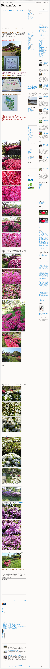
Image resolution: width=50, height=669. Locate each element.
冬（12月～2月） (45, 290)
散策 (40, 281)
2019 (2, 613)
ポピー (29, 117)
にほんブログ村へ (41, 203)
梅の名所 (45, 292)
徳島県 (40, 292)
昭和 (41, 284)
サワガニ (45, 265)
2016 (2, 633)
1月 (3, 632)
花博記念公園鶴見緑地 (42, 15)
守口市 (40, 187)
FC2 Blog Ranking (41, 248)
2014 (2, 635)
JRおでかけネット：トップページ (43, 254)
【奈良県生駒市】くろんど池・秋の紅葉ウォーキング (45, 109)
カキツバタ (29, 108)
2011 (2, 638)
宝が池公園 (40, 46)
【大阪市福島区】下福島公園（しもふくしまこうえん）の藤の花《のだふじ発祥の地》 (14, 626)
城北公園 (40, 43)
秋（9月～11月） (41, 283)
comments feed (45, 2)
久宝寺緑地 (40, 25)
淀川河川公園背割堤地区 (42, 50)
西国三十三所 (45, 286)
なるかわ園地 (40, 268)
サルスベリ (42, 265)
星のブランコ (40, 286)
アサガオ (29, 127)
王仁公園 (40, 34)
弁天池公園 (40, 48)
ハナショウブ (46, 269)
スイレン (46, 266)
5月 (3, 621)
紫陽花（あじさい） (31, 139)
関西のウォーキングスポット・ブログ (12, 5)
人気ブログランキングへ (42, 202)
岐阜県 (47, 275)
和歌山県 (41, 300)
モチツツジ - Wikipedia (19, 502)
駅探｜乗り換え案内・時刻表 (43, 255)
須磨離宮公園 (41, 57)
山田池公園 (12, 596)
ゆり (28, 126)
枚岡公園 (47, 295)
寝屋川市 (40, 188)
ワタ (39, 272)
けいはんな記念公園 (42, 29)
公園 (10, 596)
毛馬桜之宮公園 (41, 33)
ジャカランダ (30, 132)
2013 (2, 636)
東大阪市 (40, 189)
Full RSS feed (38, 2)
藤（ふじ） (47, 291)
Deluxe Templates (38, 666)
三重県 (29, 46)
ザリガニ (40, 265)
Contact (11, 2)
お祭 (47, 261)
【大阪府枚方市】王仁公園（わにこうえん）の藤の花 (10, 627)
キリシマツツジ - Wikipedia (6, 436)
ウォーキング (6, 596)
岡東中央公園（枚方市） (42, 47)
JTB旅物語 (40, 231)
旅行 (40, 299)
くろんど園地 (41, 37)
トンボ (47, 267)
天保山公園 (40, 45)
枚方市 (22, 596)
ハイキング (45, 268)
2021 (2, 612)
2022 (2, 611)
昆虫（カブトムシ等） (31, 49)
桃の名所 (45, 291)
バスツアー (41, 269)
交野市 (40, 183)
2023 (2, 610)
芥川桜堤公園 (41, 53)
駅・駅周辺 (45, 272)
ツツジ (9, 596)
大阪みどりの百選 (43, 287)
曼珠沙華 (43, 300)
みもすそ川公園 (41, 39)
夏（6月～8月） (43, 274)
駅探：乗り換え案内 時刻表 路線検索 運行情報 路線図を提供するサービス (43, 243)
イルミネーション (30, 35)
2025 (2, 608)
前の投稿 (25, 600)
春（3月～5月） (17, 596)
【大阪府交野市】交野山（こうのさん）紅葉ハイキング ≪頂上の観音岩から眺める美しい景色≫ (45, 98)
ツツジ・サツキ (45, 267)
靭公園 (40, 56)
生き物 (43, 286)
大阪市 (40, 186)
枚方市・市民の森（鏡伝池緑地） (43, 31)
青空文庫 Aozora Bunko (42, 241)
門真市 (40, 191)
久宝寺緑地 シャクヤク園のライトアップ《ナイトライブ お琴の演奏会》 (12, 622)
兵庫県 (39, 295)
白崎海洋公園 (41, 51)
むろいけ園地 (41, 30)
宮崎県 (43, 276)
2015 (2, 634)
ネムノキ (43, 268)
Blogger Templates (31, 666)
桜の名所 (42, 280)
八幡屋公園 (40, 41)
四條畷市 (40, 184)
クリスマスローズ (30, 110)
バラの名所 (29, 116)
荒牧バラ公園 (41, 55)
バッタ (44, 269)
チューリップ (30, 114)
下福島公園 (40, 40)
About (7, 2)
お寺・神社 (29, 16)
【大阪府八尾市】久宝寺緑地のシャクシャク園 (9, 623)
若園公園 (40, 54)
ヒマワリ (29, 136)
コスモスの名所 (44, 264)
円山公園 (40, 42)
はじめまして (30, 44)
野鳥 (28, 41)
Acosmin (47, 666)
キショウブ (29, 109)
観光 (46, 275)
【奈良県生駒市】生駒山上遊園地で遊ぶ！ (13, 650)
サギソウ (47, 264)
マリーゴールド (30, 137)
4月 (3, 629)
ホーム (14, 600)
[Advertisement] (10, 20)
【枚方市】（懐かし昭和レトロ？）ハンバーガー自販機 (15, 655)
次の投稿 (3, 600)
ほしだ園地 (40, 24)
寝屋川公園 (45, 284)
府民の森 (44, 293)
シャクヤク (43, 266)
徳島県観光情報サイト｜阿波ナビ (43, 247)
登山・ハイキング (30, 23)
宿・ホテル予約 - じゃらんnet (43, 232)
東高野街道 (40, 291)
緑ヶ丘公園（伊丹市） (42, 52)
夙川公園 (40, 44)
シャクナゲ (40, 266)
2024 (2, 609)
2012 (2, 637)
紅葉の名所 (46, 278)
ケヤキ (39, 264)
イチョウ (29, 31)
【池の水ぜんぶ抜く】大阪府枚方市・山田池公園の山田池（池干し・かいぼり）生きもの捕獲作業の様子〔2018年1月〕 (32, 87)
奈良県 (42, 292)
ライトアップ (30, 36)
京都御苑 (45, 276)
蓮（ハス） (29, 140)
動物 (39, 292)
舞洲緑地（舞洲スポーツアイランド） (43, 294)
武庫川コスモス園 (41, 49)
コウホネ (41, 264)
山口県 (29, 39)
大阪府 (20, 596)
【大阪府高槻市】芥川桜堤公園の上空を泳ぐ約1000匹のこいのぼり (12, 624)
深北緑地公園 (42, 285)
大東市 (40, 185)
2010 (2, 639)
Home (3, 2)
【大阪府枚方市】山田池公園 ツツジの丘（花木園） (13, 10)
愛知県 (41, 272)
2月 (3, 631)
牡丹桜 (47, 273)
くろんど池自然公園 (42, 38)
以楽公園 (43, 272)
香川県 (29, 42)
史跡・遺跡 (43, 281)
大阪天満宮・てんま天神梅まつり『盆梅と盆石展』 (45, 145)
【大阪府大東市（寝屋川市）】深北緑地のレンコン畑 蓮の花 (45, 121)
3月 (3, 630)
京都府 (47, 276)
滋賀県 (44, 282)
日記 (43, 292)
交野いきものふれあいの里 (42, 26)
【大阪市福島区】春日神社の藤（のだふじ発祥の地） (10, 628)
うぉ (40, 261)
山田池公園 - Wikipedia (6, 37)
